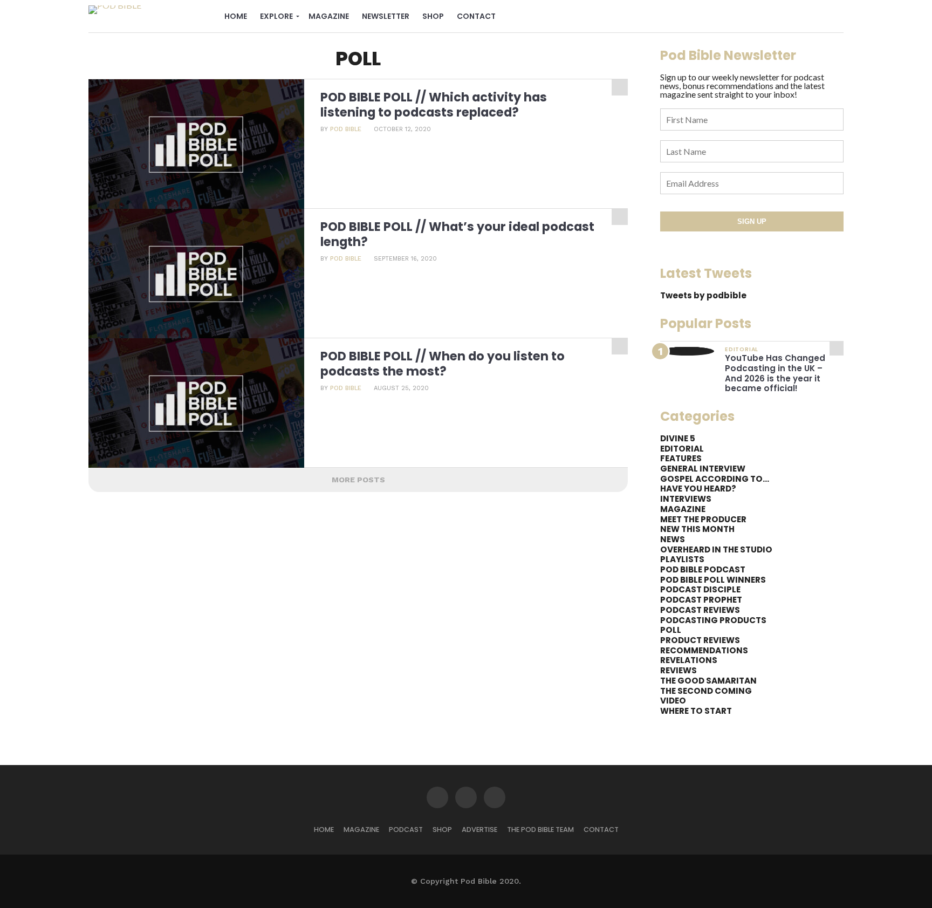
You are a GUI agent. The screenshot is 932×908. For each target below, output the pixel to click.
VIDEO (673, 700)
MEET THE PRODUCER (703, 519)
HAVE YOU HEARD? (698, 488)
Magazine (329, 16)
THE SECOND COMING (706, 691)
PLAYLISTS (682, 559)
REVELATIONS (688, 660)
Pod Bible (345, 129)
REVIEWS (678, 670)
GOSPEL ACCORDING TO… (714, 478)
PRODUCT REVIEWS (700, 640)
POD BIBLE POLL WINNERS (713, 579)
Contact (476, 16)
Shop (433, 16)
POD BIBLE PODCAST (702, 569)
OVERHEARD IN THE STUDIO (716, 549)
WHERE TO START (696, 710)
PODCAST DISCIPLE (700, 589)
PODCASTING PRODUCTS (713, 620)
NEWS (672, 539)
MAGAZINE (682, 509)
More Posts (358, 479)
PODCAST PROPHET (701, 599)
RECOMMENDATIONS (704, 650)
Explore (276, 16)
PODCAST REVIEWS (700, 610)
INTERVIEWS (685, 498)
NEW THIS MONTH (697, 529)
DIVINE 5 (677, 438)
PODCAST (406, 829)
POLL (670, 630)
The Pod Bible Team (540, 829)
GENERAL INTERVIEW (702, 468)
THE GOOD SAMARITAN (708, 680)
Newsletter (385, 16)
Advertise (479, 829)
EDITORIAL (682, 448)
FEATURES (681, 458)
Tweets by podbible (703, 295)
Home (235, 16)
